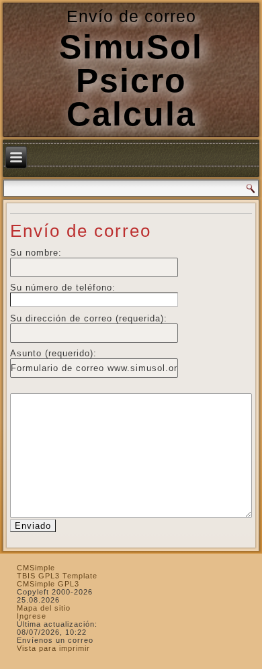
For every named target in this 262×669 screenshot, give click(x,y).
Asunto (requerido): (53, 353)
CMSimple (36, 568)
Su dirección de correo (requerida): (88, 318)
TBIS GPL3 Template (57, 576)
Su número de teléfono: (63, 287)
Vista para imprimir (53, 648)
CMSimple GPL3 (48, 584)
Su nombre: (36, 253)
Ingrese (31, 616)
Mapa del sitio (44, 608)
